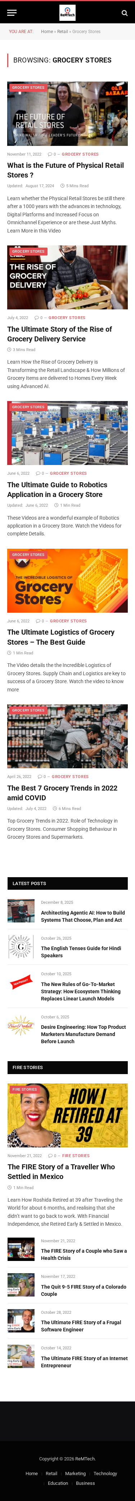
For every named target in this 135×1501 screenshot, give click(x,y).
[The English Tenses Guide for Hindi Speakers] (21, 946)
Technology (105, 1473)
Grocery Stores (28, 87)
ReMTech (85, 1458)
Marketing (75, 1473)
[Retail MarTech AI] (67, 12)
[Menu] (12, 13)
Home (47, 31)
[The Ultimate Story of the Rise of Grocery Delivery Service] (67, 277)
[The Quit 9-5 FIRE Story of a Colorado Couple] (21, 1285)
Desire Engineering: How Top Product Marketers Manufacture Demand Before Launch (83, 1034)
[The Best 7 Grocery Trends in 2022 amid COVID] (67, 736)
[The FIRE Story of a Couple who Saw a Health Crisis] (21, 1249)
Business (85, 1483)
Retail (62, 31)
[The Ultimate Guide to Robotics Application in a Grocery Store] (67, 433)
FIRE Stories (25, 1089)
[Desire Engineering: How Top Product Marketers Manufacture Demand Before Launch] (21, 1025)
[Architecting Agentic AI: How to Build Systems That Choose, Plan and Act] (21, 910)
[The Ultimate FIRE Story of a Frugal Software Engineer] (21, 1320)
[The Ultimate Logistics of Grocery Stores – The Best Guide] (67, 581)
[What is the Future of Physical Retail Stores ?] (67, 114)
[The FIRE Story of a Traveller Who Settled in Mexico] (68, 1115)
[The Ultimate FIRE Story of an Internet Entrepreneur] (21, 1356)
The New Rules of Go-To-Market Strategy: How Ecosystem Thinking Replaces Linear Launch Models (81, 991)
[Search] (124, 13)
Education (58, 1483)
